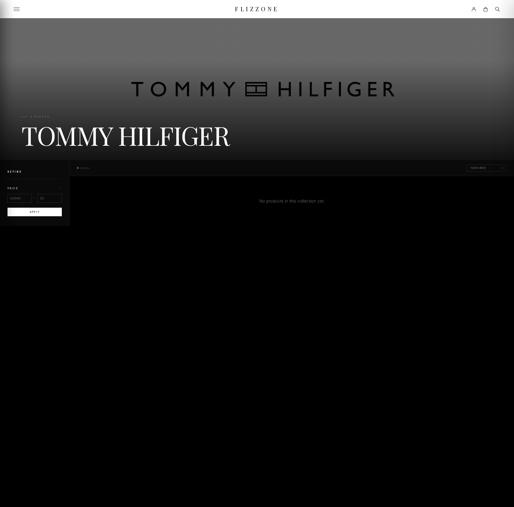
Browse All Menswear (292, 215)
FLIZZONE (257, 9)
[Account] (474, 9)
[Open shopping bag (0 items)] (486, 9)
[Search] (497, 9)
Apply (34, 212)
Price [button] (34, 188)
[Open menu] (16, 9)
